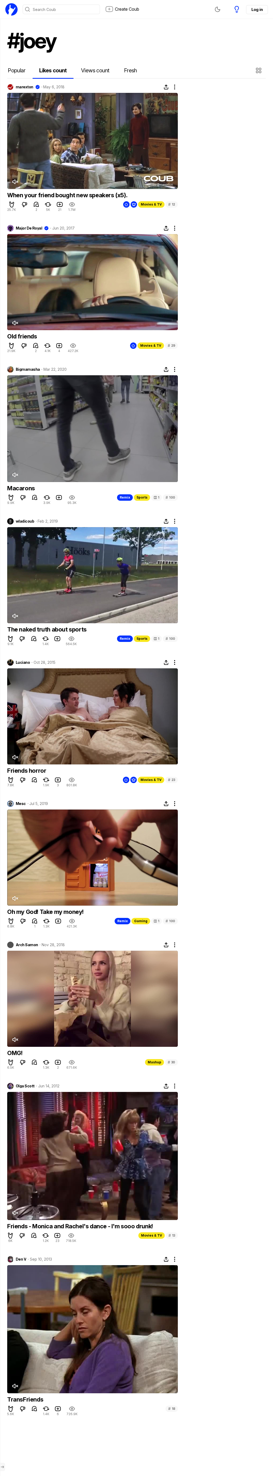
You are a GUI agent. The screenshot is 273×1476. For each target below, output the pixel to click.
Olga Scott (25, 1086)
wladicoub (25, 521)
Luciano (23, 662)
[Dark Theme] (217, 9)
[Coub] (11, 9)
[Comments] (36, 204)
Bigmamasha (28, 369)
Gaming (140, 921)
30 (171, 1062)
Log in (257, 9)
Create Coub (127, 9)
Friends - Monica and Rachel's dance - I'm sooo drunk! (80, 1226)
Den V (21, 1259)
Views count (95, 70)
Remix (125, 497)
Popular (16, 70)
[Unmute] (15, 182)
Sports (141, 497)
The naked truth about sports (47, 629)
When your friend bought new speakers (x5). (67, 195)
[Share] (166, 87)
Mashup (154, 1062)
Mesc (21, 804)
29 (171, 345)
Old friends (22, 336)
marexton (24, 87)
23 (171, 780)
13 (171, 1235)
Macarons (21, 488)
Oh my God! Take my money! (45, 911)
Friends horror (26, 770)
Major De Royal (29, 228)
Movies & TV (151, 204)
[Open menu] (2, 1467)
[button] (259, 70)
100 (170, 497)
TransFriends (25, 1399)
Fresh (130, 70)
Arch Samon (27, 945)
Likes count (53, 70)
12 (171, 204)
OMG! (14, 1052)
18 (171, 1408)
